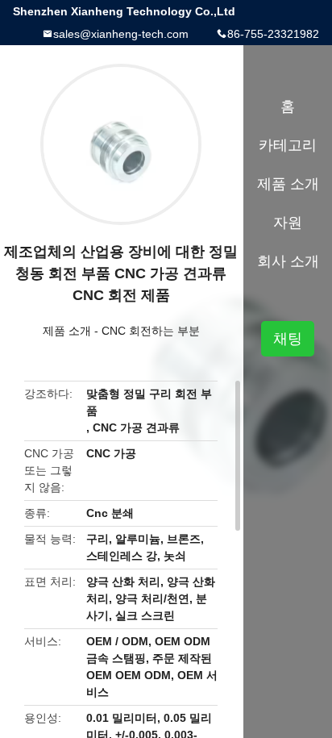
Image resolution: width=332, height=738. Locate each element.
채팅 (287, 339)
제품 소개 (67, 330)
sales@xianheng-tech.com (121, 33)
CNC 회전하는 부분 (151, 330)
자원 (287, 223)
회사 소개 (288, 261)
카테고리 (288, 145)
